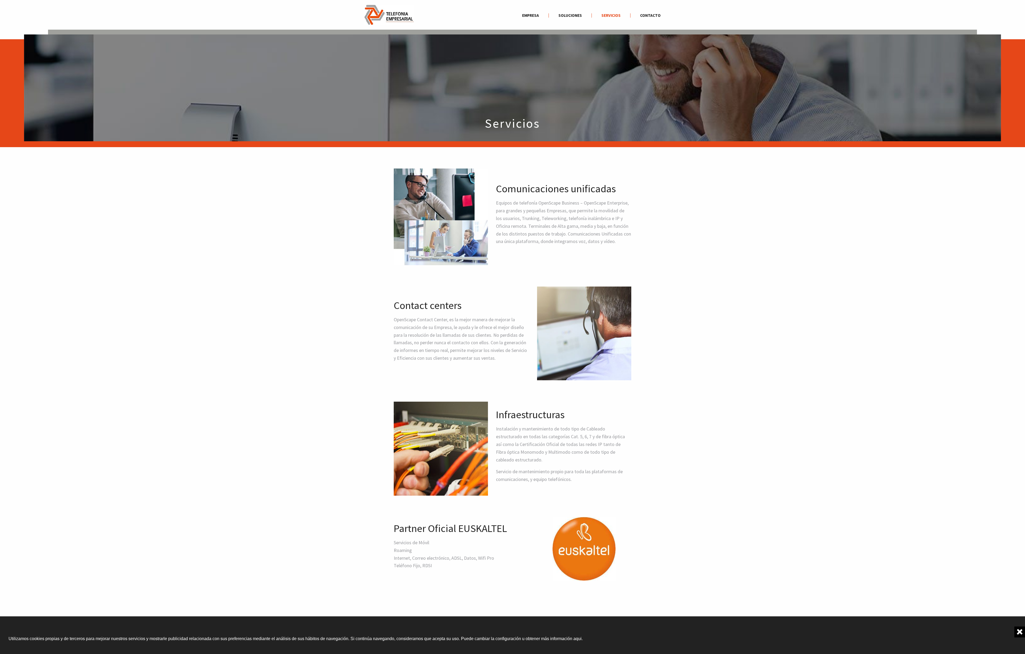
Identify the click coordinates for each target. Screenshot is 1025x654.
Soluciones (570, 15)
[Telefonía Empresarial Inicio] (389, 14)
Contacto (650, 15)
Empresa (530, 15)
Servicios (611, 15)
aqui (577, 638)
